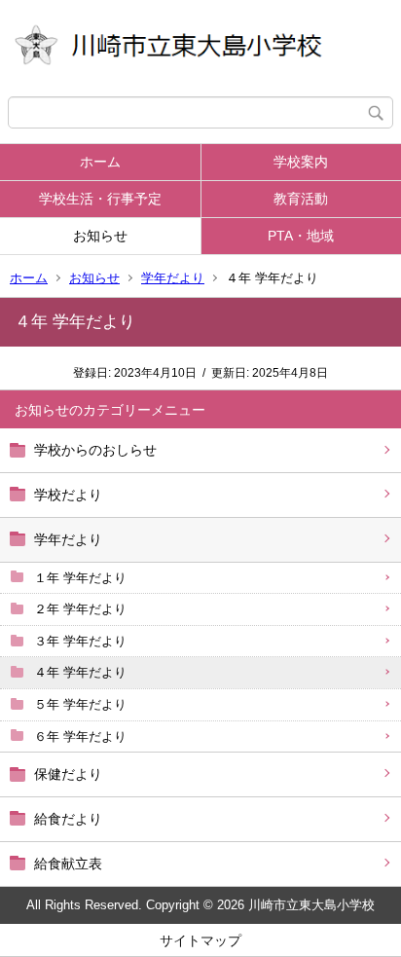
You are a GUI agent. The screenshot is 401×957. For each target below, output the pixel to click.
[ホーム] (200, 48)
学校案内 (300, 161)
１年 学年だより (80, 578)
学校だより (68, 494)
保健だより (68, 774)
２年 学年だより (80, 609)
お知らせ (100, 235)
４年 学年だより (80, 672)
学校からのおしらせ (95, 450)
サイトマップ (200, 940)
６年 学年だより (80, 736)
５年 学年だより (80, 704)
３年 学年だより (80, 641)
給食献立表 (68, 863)
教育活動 (300, 198)
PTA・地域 (301, 235)
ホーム (100, 161)
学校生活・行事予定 (100, 198)
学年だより (172, 278)
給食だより (68, 819)
